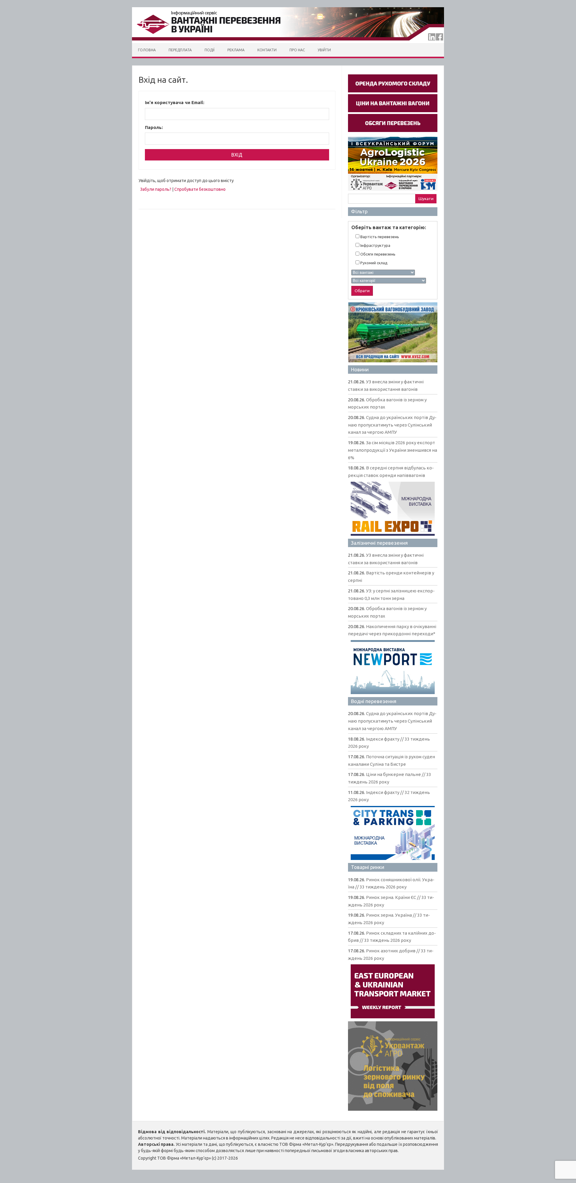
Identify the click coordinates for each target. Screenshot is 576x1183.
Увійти (324, 50)
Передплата (180, 50)
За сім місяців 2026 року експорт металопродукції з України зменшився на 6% (392, 450)
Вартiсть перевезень (379, 237)
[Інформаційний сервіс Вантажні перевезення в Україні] (288, 41)
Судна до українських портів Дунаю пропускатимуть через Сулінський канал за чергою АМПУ (392, 425)
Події (209, 50)
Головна (147, 50)
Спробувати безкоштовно (200, 189)
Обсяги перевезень (377, 254)
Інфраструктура (374, 245)
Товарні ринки (367, 867)
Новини (360, 369)
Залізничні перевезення (379, 543)
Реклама (235, 50)
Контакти (267, 50)
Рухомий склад (373, 263)
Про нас (297, 50)
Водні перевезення (373, 701)
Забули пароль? (155, 189)
